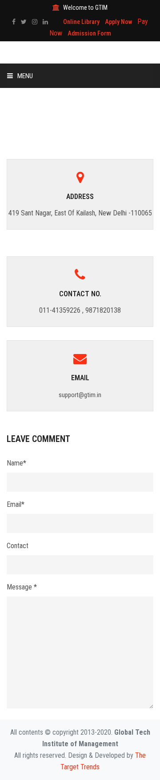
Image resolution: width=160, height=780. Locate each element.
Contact (17, 545)
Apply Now (118, 21)
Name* (16, 463)
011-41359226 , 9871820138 (80, 310)
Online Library (81, 21)
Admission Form (89, 33)
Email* (15, 504)
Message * (22, 587)
